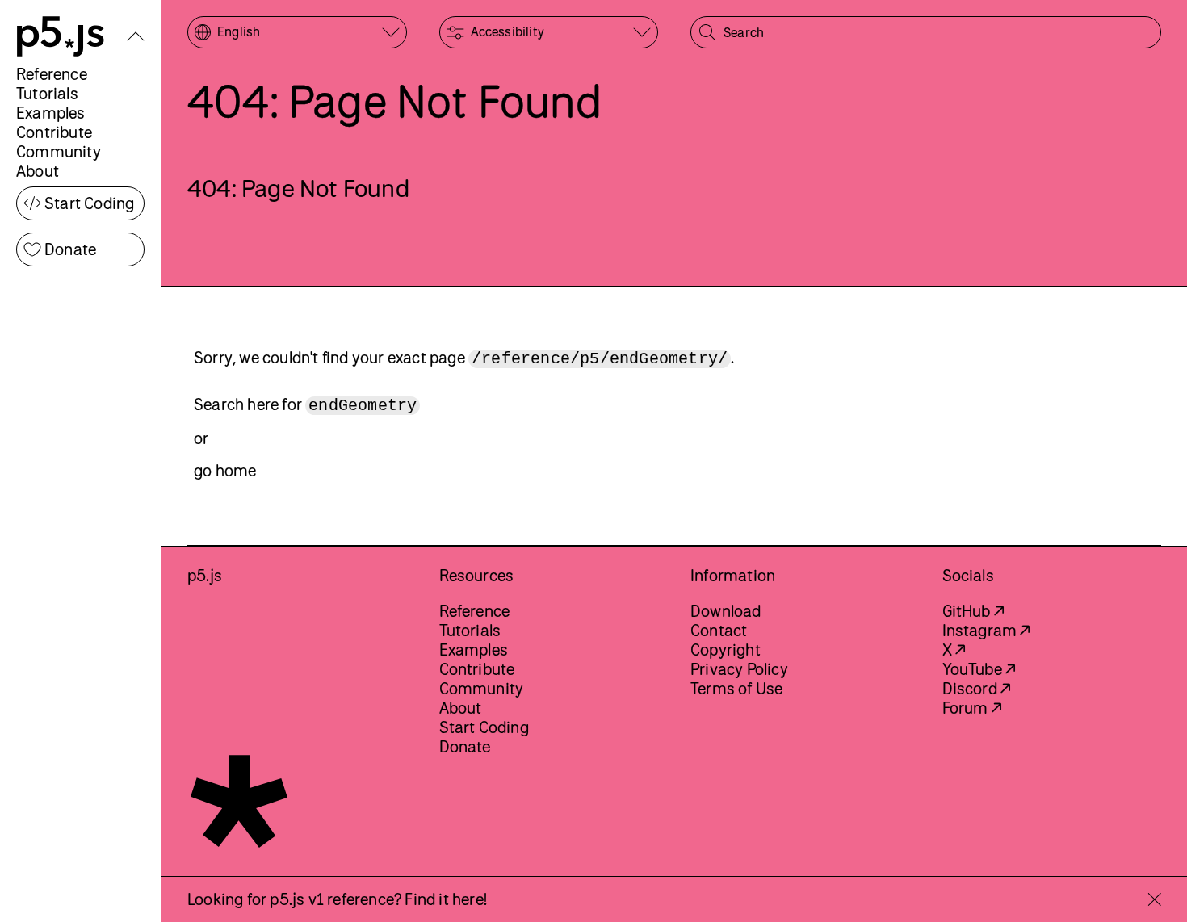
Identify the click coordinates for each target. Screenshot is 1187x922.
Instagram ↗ (986, 630)
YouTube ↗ (979, 669)
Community (58, 151)
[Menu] (136, 36)
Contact (718, 630)
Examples (51, 112)
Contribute (54, 132)
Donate (70, 249)
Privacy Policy (739, 669)
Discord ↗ (976, 688)
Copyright (725, 649)
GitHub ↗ (973, 610)
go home (225, 470)
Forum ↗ (971, 707)
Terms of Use (736, 688)
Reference (51, 74)
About (37, 170)
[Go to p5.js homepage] (60, 36)
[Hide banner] (1154, 899)
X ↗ (954, 649)
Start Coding (89, 203)
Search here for (305, 405)
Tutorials (47, 93)
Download (725, 610)
